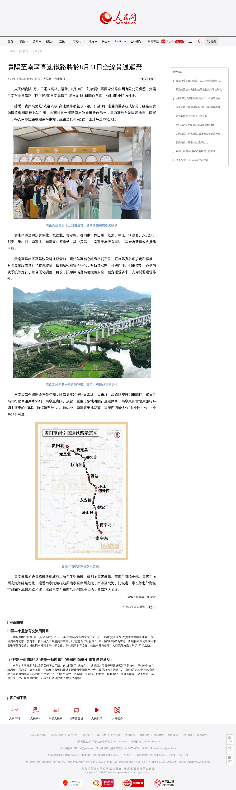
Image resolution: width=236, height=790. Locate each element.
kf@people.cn (86, 748)
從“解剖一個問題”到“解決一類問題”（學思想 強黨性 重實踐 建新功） (60, 659)
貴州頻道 (24, 51)
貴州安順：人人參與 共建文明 (192, 160)
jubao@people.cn (151, 741)
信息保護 (187, 735)
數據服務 (144, 735)
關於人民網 (57, 735)
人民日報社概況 (38, 735)
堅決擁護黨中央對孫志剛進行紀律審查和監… (200, 89)
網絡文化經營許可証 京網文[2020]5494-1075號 (92, 762)
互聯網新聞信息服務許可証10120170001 (69, 755)
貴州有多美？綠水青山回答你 (191, 116)
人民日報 (14, 718)
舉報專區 (153, 41)
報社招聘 (73, 735)
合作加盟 (116, 735)
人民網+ (35, 718)
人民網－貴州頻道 (54, 78)
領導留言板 (76, 718)
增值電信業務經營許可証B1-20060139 (113, 755)
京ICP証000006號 (167, 762)
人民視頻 (96, 718)
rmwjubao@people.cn (165, 748)
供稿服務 (130, 735)
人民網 (11, 51)
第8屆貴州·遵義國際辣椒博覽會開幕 (195, 125)
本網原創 (37, 51)
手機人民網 (56, 718)
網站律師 (173, 735)
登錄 (213, 41)
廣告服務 (101, 735)
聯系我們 (202, 735)
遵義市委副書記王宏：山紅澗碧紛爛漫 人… (199, 80)
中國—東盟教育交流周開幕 (28, 631)
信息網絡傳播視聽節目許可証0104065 (46, 762)
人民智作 (117, 718)
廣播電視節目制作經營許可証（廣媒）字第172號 (162, 755)
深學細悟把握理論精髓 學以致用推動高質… (199, 107)
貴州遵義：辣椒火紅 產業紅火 (192, 142)
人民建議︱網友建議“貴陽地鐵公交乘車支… (199, 133)
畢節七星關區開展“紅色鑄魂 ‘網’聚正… (197, 151)
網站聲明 (159, 735)
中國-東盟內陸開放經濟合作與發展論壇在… (199, 98)
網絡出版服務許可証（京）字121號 (138, 762)
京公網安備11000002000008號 (194, 762)
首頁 (10, 41)
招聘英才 (87, 735)
